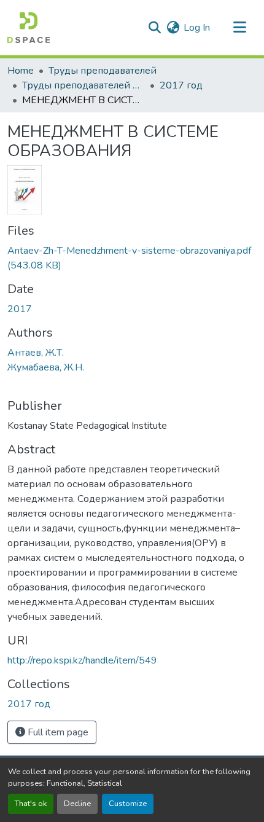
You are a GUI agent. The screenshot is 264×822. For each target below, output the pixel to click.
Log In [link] (197, 27)
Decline (77, 803)
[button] (28, 27)
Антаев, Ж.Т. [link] (35, 352)
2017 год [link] (181, 85)
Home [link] (20, 70)
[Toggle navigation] (239, 27)
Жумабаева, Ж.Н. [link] (45, 367)
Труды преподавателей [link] (103, 70)
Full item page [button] (56, 732)
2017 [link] (19, 309)
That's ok (31, 803)
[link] (132, 258)
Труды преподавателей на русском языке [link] (83, 85)
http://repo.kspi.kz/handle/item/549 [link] (82, 660)
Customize (128, 803)
